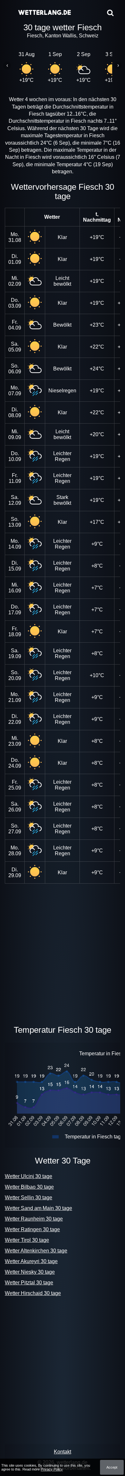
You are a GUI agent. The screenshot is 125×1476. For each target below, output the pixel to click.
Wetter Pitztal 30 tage (29, 1282)
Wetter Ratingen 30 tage (32, 1229)
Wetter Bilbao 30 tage (29, 1187)
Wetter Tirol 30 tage (27, 1240)
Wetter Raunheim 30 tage (34, 1219)
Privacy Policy (52, 1469)
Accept (111, 1467)
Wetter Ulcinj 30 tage (28, 1176)
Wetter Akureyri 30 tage (31, 1261)
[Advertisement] (62, 953)
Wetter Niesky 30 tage (30, 1272)
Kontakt (62, 1451)
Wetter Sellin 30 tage (28, 1197)
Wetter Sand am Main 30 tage (38, 1208)
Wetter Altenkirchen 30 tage (36, 1250)
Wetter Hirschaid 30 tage (33, 1293)
